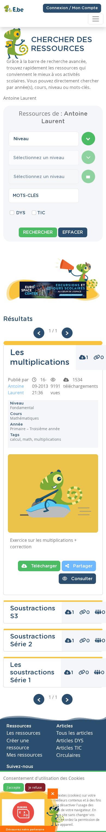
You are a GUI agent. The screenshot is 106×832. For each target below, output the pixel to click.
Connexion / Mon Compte (72, 8)
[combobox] (44, 139)
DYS (20, 213)
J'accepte (13, 787)
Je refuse (35, 787)
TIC (41, 213)
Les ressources (23, 733)
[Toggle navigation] (95, 19)
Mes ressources (24, 755)
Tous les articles (74, 733)
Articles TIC (69, 748)
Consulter (81, 579)
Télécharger (43, 566)
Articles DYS (69, 740)
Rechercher (38, 232)
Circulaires (68, 755)
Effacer (73, 232)
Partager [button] (82, 566)
